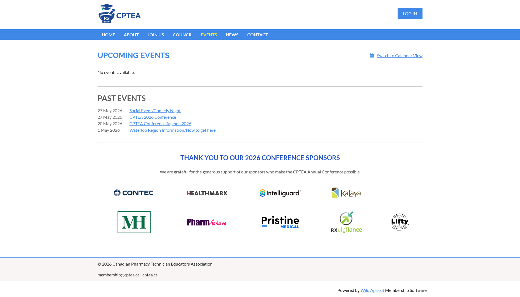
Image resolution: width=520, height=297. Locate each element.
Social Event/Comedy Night (155, 110)
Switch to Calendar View (399, 55)
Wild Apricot (372, 290)
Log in (410, 13)
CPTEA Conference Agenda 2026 (160, 123)
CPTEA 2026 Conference (152, 117)
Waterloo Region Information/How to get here (172, 130)
